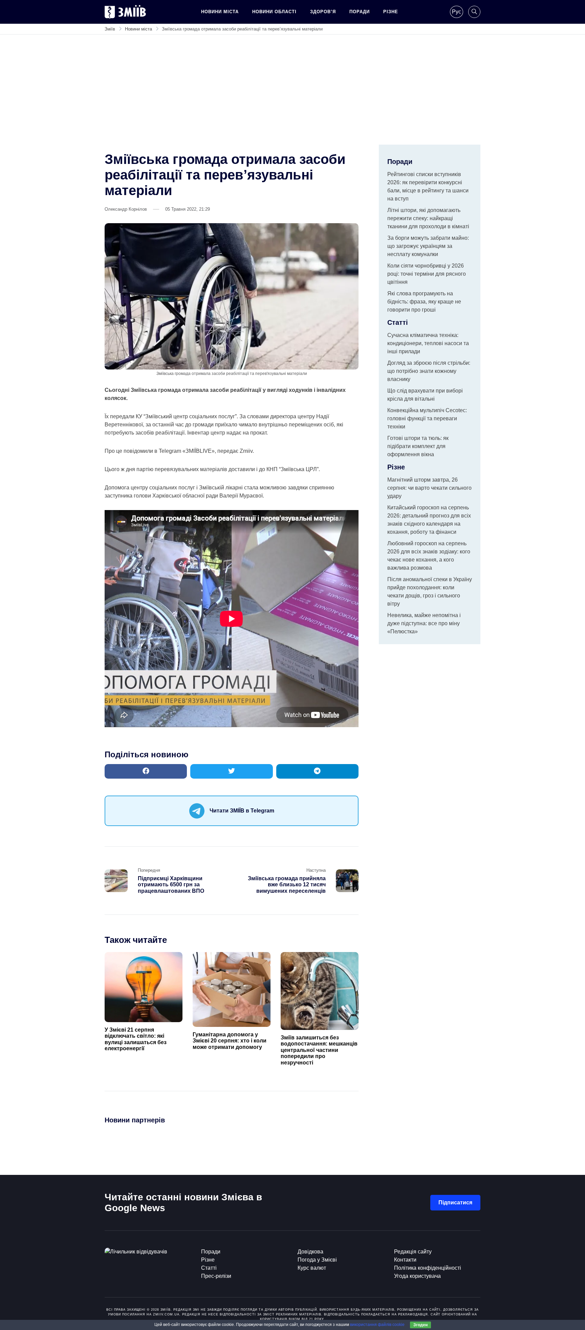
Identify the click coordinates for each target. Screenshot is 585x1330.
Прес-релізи (216, 1276)
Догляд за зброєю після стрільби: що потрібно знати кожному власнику (428, 371)
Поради (359, 11)
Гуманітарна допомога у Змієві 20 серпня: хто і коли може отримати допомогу (229, 1041)
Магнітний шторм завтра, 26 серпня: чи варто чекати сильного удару (429, 488)
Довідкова (310, 1251)
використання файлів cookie (377, 1324)
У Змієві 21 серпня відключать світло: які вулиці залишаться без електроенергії (136, 1039)
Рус (456, 12)
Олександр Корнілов (126, 209)
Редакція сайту (413, 1251)
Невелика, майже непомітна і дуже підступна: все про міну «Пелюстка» (424, 623)
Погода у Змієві (317, 1260)
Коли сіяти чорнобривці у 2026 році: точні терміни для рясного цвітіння (426, 274)
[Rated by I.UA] (136, 1251)
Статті (209, 1268)
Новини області (274, 11)
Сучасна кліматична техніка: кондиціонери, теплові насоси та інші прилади (428, 343)
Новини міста (220, 11)
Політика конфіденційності (427, 1268)
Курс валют (312, 1268)
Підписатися (455, 1202)
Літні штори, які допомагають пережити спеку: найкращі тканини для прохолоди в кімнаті (428, 218)
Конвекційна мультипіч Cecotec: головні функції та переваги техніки (427, 418)
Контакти (405, 1260)
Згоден (420, 1325)
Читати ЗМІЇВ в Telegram (242, 811)
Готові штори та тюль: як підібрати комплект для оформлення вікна (418, 446)
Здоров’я (323, 11)
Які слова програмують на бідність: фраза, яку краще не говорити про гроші (424, 302)
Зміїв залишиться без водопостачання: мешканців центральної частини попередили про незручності (319, 1050)
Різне (390, 11)
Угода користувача (417, 1276)
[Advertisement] (292, 93)
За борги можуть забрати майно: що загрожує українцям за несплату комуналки (428, 246)
